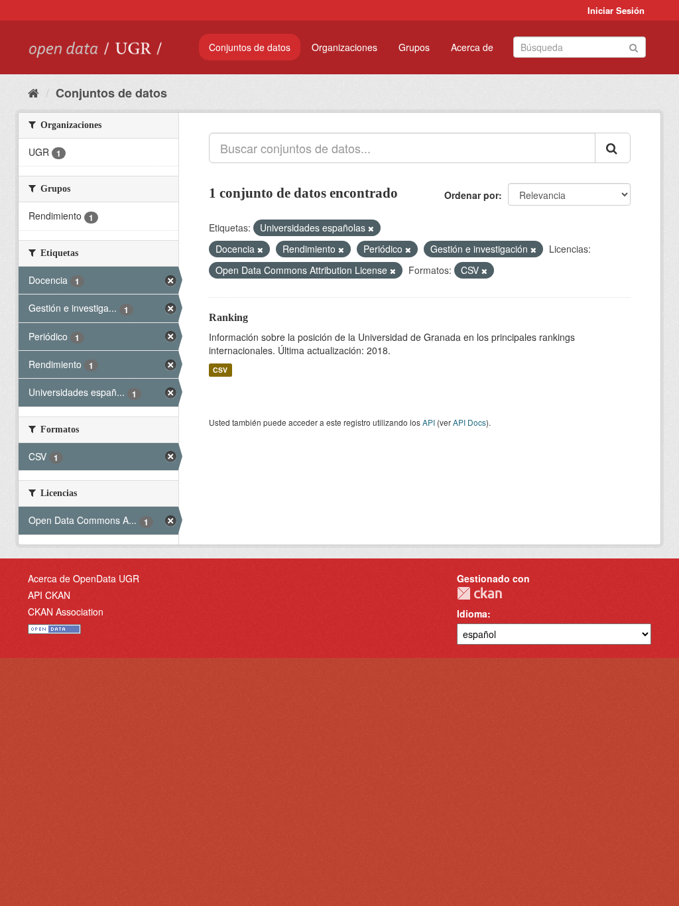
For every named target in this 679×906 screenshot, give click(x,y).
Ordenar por (471, 195)
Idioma (472, 613)
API (428, 422)
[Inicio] (33, 92)
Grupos (414, 47)
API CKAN (49, 595)
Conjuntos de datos (249, 47)
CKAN (479, 593)
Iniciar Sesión (616, 10)
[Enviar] (633, 46)
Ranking (228, 317)
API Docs (469, 422)
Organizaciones (344, 47)
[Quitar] (371, 228)
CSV (220, 370)
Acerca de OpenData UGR (83, 578)
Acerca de (472, 47)
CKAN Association (65, 611)
